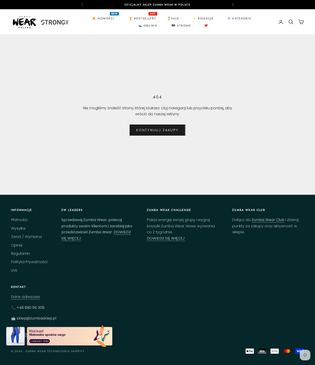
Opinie (17, 245)
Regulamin (20, 253)
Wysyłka (18, 228)
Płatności (19, 219)
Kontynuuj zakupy (157, 130)
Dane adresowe (25, 296)
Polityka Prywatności (29, 262)
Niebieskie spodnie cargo (47, 334)
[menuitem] (105, 18)
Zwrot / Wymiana (26, 236)
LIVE (14, 270)
